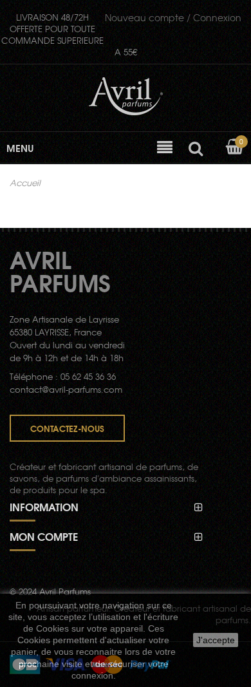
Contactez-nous (67, 428)
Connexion (173, 17)
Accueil (25, 183)
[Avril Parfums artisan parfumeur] (126, 96)
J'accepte (215, 640)
